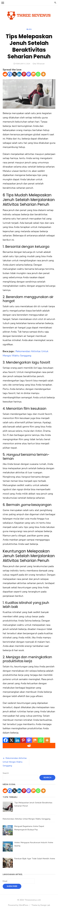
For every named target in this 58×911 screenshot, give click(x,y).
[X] (14, 74)
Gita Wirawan (39, 63)
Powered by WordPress (18, 905)
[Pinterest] (24, 74)
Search (6, 773)
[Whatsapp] (38, 74)
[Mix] (33, 74)
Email (5, 881)
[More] (43, 74)
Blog (29, 29)
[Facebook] (9, 74)
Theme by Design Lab (40, 905)
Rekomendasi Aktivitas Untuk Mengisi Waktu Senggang (15, 762)
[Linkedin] (19, 74)
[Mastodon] (28, 74)
